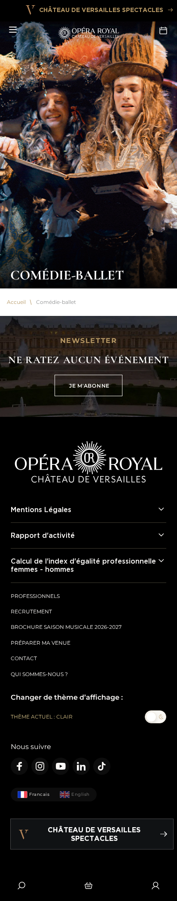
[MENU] (13, 30)
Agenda (164, 30)
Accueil (16, 302)
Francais (39, 794)
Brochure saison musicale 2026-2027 (66, 627)
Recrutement (31, 611)
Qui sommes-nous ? (39, 674)
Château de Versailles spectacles (101, 9)
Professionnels (35, 596)
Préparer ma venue (40, 643)
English (80, 794)
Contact (24, 658)
